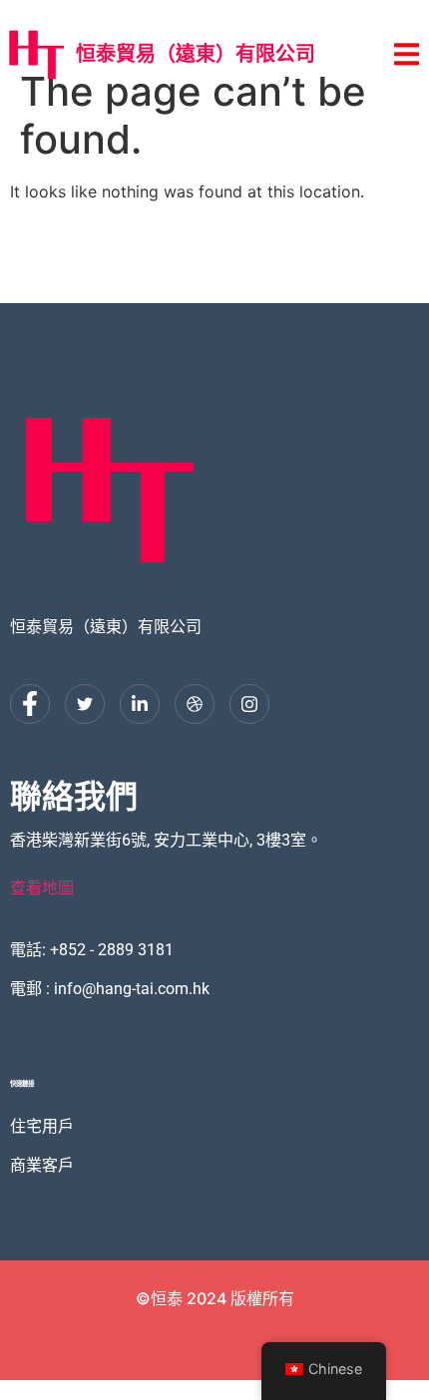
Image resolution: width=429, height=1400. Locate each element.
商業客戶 (42, 1164)
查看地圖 (42, 887)
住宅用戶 (42, 1125)
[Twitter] (85, 704)
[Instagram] (249, 704)
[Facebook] (30, 704)
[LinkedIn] (140, 704)
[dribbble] (194, 704)
